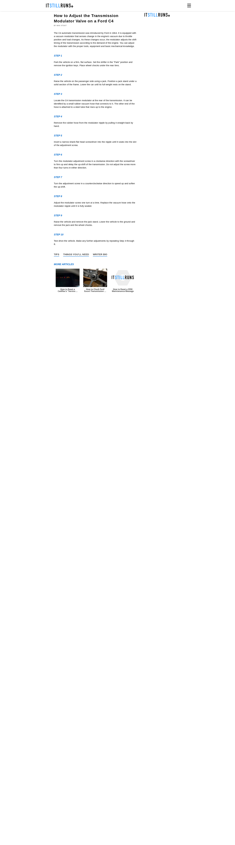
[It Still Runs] (59, 5)
